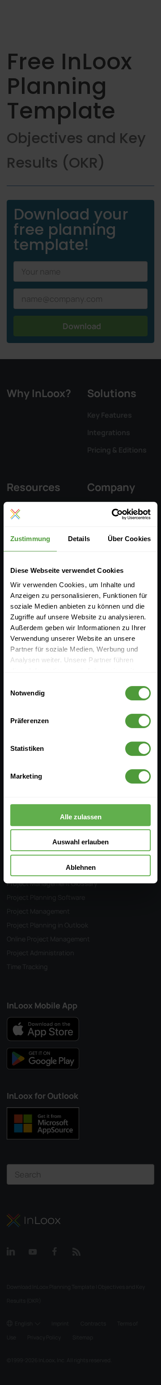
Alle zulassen (81, 817)
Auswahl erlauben (80, 842)
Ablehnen (81, 867)
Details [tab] (79, 538)
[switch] (138, 721)
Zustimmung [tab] (30, 538)
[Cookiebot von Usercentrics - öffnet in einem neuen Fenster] (113, 514)
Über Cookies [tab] (129, 538)
